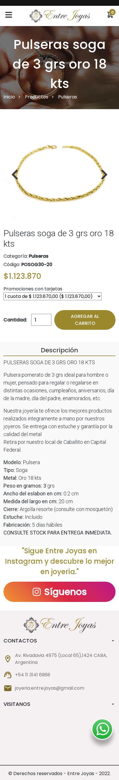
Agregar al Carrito (85, 320)
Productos (36, 97)
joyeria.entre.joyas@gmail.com (49, 688)
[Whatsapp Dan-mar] (103, 730)
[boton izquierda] (104, 175)
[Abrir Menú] (8, 16)
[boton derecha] (15, 175)
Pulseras (67, 97)
